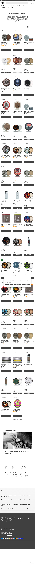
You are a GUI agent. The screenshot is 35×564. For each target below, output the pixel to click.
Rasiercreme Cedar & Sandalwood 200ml (17, 133)
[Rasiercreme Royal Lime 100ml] (17, 403)
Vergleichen (4, 30)
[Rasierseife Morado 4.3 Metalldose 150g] (17, 334)
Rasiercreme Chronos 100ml (17, 295)
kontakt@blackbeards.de (8, 533)
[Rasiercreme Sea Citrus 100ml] (29, 218)
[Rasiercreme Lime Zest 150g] (29, 264)
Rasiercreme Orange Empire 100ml (28, 201)
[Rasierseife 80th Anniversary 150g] (29, 105)
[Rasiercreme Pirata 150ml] (6, 105)
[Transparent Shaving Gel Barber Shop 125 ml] (29, 241)
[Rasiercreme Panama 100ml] (6, 264)
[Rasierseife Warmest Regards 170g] (17, 60)
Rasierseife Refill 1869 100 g (17, 112)
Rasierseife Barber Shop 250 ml (27, 89)
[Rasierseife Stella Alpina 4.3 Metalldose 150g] (6, 334)
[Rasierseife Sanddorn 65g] (29, 288)
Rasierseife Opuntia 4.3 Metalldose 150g (27, 67)
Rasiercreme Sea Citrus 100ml (28, 225)
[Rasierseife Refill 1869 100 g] (17, 105)
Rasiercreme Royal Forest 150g (17, 387)
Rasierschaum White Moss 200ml (17, 201)
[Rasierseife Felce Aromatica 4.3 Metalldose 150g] (29, 172)
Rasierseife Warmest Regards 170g (16, 66)
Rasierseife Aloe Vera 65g (17, 225)
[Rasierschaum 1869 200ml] (6, 381)
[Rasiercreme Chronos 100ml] (17, 288)
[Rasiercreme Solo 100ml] (17, 36)
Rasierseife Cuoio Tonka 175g (29, 43)
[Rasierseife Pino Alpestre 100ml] (6, 311)
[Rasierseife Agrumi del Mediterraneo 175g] (17, 358)
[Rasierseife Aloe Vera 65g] (17, 218)
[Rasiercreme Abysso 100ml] (6, 149)
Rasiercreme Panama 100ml (5, 271)
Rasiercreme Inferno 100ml (17, 179)
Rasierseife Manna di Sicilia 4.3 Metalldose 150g (29, 341)
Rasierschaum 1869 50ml (28, 365)
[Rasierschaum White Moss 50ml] (6, 194)
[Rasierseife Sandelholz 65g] (6, 218)
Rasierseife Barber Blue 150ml (5, 66)
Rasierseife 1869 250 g (6, 133)
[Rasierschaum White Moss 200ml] (17, 194)
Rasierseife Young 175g (6, 365)
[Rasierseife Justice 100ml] (17, 149)
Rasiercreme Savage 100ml (5, 247)
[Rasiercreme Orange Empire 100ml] (29, 194)
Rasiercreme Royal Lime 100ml (17, 410)
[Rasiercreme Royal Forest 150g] (17, 381)
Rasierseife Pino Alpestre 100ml (5, 318)
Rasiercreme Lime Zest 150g (28, 271)
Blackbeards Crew (28, 0)
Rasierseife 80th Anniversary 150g (29, 112)
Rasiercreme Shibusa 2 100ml (28, 133)
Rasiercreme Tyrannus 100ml (5, 410)
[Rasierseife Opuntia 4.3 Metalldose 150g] (29, 60)
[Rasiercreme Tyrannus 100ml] (6, 403)
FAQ (33, 0)
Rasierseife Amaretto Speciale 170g (28, 317)
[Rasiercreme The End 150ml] (17, 82)
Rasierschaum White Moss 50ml (5, 201)
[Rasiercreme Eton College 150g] (17, 264)
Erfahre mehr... (17, 21)
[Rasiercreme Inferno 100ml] (17, 172)
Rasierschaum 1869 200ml (5, 387)
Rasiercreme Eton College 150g (17, 271)
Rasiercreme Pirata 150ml (5, 112)
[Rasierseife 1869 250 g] (6, 127)
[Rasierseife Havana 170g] (29, 149)
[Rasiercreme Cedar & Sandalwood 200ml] (17, 127)
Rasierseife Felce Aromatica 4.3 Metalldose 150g (28, 179)
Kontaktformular (9, 535)
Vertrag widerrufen (31, 545)
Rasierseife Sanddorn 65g (28, 295)
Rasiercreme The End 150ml (17, 89)
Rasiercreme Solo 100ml (16, 43)
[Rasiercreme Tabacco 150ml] (6, 82)
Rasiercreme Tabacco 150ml (5, 89)
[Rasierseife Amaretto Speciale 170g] (29, 311)
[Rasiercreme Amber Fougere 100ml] (17, 241)
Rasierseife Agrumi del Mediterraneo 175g (17, 365)
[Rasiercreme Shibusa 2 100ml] (29, 127)
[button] (33, 3)
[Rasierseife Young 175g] (6, 358)
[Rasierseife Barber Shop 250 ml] (29, 82)
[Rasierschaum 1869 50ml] (29, 358)
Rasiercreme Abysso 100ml (5, 156)
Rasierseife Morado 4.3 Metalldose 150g (16, 341)
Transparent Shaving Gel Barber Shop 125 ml (28, 248)
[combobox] (17, 3)
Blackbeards (4, 542)
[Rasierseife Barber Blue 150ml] (6, 60)
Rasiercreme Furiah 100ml (5, 295)
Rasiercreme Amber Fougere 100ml (17, 248)
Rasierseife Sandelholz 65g (6, 225)
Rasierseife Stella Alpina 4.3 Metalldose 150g (5, 341)
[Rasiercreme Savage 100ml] (6, 241)
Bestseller (11, 7)
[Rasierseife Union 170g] (17, 311)
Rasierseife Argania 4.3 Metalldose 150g (5, 43)
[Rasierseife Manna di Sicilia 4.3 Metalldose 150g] (29, 334)
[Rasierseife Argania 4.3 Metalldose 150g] (6, 36)
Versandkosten (18, 551)
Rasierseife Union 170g (16, 317)
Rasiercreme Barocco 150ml (28, 387)
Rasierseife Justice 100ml (17, 156)
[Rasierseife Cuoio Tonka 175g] (29, 36)
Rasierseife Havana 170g (28, 156)
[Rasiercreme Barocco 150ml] (29, 381)
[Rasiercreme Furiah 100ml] (6, 288)
